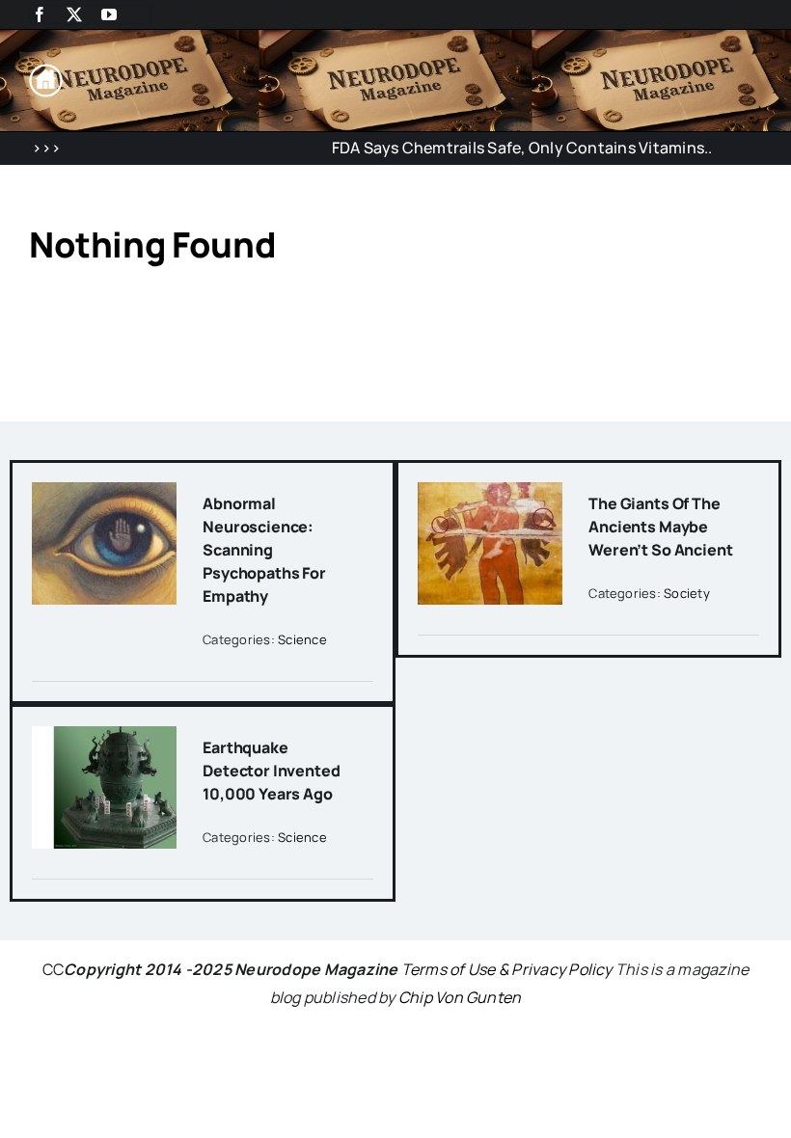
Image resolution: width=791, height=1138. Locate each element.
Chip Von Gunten (460, 997)
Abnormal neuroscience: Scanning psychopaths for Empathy (264, 550)
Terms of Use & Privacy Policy (507, 969)
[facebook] (39, 14)
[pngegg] (46, 71)
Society (687, 593)
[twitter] (74, 14)
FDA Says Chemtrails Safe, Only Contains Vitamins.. (505, 147)
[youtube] (109, 14)
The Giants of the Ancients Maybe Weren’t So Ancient (660, 526)
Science (302, 639)
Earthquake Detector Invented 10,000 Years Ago (271, 770)
